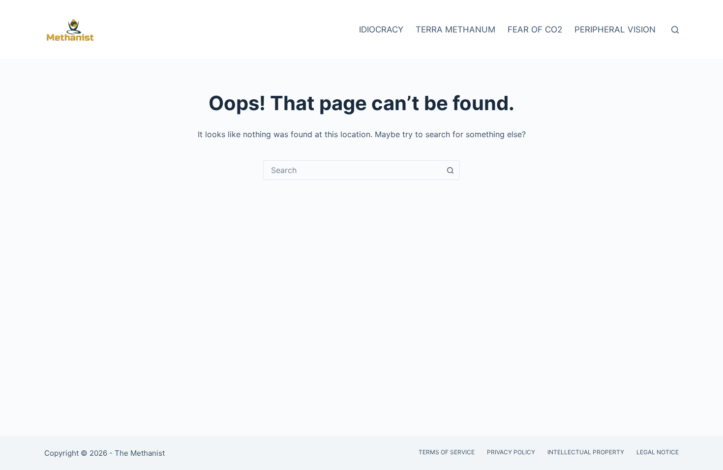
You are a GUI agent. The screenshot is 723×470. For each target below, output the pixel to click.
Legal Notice (657, 452)
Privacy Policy (511, 452)
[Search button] (450, 170)
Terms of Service (447, 452)
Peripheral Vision (615, 29)
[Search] (675, 29)
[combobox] (352, 170)
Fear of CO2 (535, 29)
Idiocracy (381, 29)
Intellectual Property (585, 452)
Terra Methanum (455, 29)
